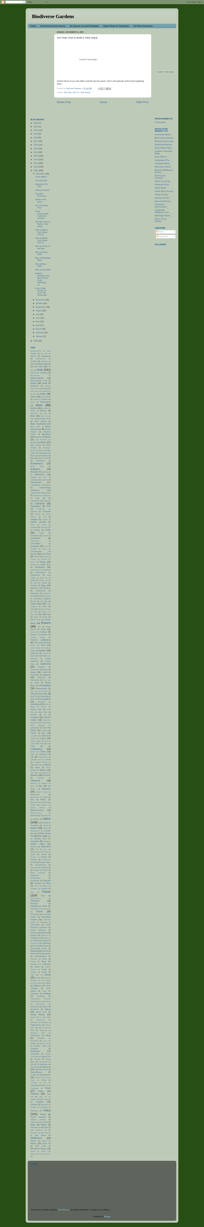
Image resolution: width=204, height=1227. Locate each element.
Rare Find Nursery (163, 201)
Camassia (34, 480)
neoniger (47, 831)
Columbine (35, 536)
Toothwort (34, 1083)
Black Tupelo (35, 426)
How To (76, 92)
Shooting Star (36, 980)
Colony (37, 530)
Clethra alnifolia (38, 522)
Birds (33, 416)
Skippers (37, 986)
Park (34, 862)
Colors (41, 533)
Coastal (43, 525)
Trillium (41, 1091)
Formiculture (160, 122)
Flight (48, 614)
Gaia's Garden (36, 648)
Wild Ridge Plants (162, 216)
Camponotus (36, 482)
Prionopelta (44, 922)
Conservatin (35, 541)
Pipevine (44, 889)
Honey (36, 683)
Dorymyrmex (35, 575)
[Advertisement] (42, 72)
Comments (163, 236)
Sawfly (36, 967)
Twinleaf (39, 1102)
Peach (45, 870)
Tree (46, 1085)
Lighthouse (43, 754)
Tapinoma (46, 1067)
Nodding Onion (40, 839)
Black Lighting (41, 421)
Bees (39, 405)
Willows (33, 1141)
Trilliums (35, 1093)
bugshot (40, 458)
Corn (46, 546)
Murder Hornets (38, 807)
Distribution (40, 567)
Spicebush (35, 1007)
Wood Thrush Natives (161, 220)
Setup (46, 978)
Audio (48, 397)
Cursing (33, 559)
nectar (45, 828)
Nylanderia (46, 847)
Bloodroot (46, 434)
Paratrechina (46, 860)
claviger (34, 519)
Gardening (35, 653)
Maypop (45, 773)
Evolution (36, 596)
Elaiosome (35, 588)
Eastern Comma (45, 580)
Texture (37, 1077)
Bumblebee (40, 461)
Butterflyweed (46, 472)
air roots (44, 353)
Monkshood (35, 795)
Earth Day (44, 578)
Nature (34, 828)
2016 (36, 145)
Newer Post (64, 102)
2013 (36, 156)
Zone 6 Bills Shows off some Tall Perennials (41, 291)
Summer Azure (45, 1043)
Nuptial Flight (37, 844)
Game (33, 651)
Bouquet (42, 450)
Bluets (48, 437)
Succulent (34, 1041)
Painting (44, 857)
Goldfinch (41, 667)
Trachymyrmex (36, 1085)
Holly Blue (47, 680)
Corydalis (34, 549)
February (40, 332)
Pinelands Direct (162, 185)
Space (40, 1001)
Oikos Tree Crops (162, 181)
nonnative (35, 841)
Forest (33, 632)
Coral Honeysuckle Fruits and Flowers (42, 214)
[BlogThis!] (102, 88)
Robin (44, 959)
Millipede (44, 783)
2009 (36, 170)
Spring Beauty (38, 1015)
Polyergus (34, 904)
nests (35, 833)
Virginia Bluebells (38, 1117)
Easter (33, 580)
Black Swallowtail (38, 424)
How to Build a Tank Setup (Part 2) (41, 232)
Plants (46, 891)
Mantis (48, 765)
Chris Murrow (63, 1210)
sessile (38, 978)
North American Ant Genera (52, 26)
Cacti (44, 477)
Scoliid (44, 969)
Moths (43, 800)
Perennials (35, 875)
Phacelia (47, 881)
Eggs (43, 585)
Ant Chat (67, 92)
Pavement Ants (36, 867)
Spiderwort (35, 1009)
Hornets (44, 691)
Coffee (42, 527)
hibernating (35, 680)
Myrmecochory (37, 810)
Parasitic (34, 860)
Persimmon (35, 881)
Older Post (142, 102)
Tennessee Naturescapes (161, 205)
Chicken (34, 512)
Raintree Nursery (162, 198)
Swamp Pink (46, 1057)
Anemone (44, 361)
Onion (33, 854)
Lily (32, 757)
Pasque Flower (45, 862)
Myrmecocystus (36, 813)
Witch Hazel (40, 1146)
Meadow (34, 775)
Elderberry (47, 588)
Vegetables (44, 1107)
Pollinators (35, 901)
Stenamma (34, 1022)
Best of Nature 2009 (41, 253)
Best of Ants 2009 (43, 270)
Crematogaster (36, 551)
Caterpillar (40, 503)
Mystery (36, 819)
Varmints (33, 1107)
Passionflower (40, 865)
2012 (36, 160)
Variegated (44, 1104)
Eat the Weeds (40, 583)
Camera (45, 480)
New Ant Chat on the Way (42, 247)
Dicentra (33, 564)
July (38, 314)
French (33, 645)
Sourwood (41, 996)
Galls (46, 648)
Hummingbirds (44, 699)
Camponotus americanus (41, 485)
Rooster (33, 961)
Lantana (33, 738)
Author (36, 399)
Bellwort (33, 411)
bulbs (48, 458)
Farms (44, 606)
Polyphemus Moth (39, 906)
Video (47, 1110)
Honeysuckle (41, 688)
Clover (33, 525)
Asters (33, 397)
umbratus (34, 1105)
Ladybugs (44, 736)
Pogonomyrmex (36, 898)
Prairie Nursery (161, 195)
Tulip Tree (43, 1096)
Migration (41, 778)
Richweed (34, 959)
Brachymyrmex (45, 453)
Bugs (32, 458)
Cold (49, 527)
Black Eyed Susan (44, 419)
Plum (43, 896)
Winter (33, 1143)
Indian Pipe (42, 712)
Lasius (43, 738)
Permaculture (36, 878)
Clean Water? (41, 177)
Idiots (46, 704)
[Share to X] (104, 88)
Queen (43, 933)
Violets (43, 1114)
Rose (44, 961)
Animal (33, 364)
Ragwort (34, 935)
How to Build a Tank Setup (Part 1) (41, 240)
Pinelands (34, 888)
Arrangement (46, 391)
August (39, 311)
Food (43, 629)
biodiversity (34, 413)
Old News (44, 852)
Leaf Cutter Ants (37, 744)
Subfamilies (41, 1038)
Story (32, 1030)
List (32, 760)
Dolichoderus (41, 572)
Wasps (44, 1125)
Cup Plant (46, 554)
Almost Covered (42, 190)
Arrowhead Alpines (163, 135)
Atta (42, 397)
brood (35, 456)
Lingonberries (43, 757)
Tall (32, 1064)
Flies (40, 614)
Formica (43, 632)
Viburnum (34, 1111)
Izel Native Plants (162, 163)
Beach (33, 402)
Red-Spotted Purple (39, 949)
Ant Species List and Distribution (84, 26)
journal (44, 730)
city (44, 517)
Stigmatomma (36, 1025)
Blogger (107, 1216)
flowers (46, 623)
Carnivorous (35, 501)
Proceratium (35, 925)
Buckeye (44, 456)
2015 (36, 149)
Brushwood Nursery (163, 145)
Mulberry (44, 805)
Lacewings (34, 736)
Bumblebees (37, 463)
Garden (42, 650)
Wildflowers (36, 1138)
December (41, 174)
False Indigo (36, 604)
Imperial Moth (36, 709)
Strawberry (43, 1030)
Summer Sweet (40, 1046)
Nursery (33, 847)
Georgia (45, 653)
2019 (36, 134)
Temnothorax (36, 1072)
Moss (45, 797)
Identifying (35, 704)
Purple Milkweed (38, 930)
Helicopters (35, 675)
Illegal (32, 707)
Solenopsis (35, 994)
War (46, 1122)
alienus (33, 356)
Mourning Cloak (36, 802)
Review (33, 954)
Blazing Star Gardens (164, 138)
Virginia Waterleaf (36, 1122)
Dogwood (47, 570)
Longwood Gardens (41, 762)
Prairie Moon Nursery (164, 191)
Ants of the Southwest (39, 373)
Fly (39, 627)
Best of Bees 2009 (40, 265)
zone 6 (48, 1154)
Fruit (43, 645)
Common (45, 536)
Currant (37, 557)
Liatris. (33, 754)
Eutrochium (35, 593)
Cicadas (38, 514)
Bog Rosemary (41, 439)
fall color (43, 601)
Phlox (48, 883)
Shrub (40, 983)
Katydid (33, 733)
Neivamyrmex (35, 831)
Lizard (39, 759)
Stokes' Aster (43, 1027)
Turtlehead (47, 1099)
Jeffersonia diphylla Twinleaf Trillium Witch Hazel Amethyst (41, 722)
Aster (42, 394)
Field (39, 609)
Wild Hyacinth (46, 1133)
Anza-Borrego (35, 375)
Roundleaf (34, 964)
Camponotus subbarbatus (42, 495)
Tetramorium (45, 1075)
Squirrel (33, 1017)
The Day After (41, 180)
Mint (40, 786)
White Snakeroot (37, 1130)
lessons (33, 752)
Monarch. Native (41, 792)
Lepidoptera (36, 749)
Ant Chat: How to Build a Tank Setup (42, 224)
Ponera (40, 909)
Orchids (33, 857)
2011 (36, 163)
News (40, 836)
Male (39, 765)
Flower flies (35, 620)
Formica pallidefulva (41, 640)
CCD (48, 506)
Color (48, 530)
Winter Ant (46, 1144)
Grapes (45, 670)
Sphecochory (40, 1004)
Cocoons (34, 527)
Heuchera (41, 677)
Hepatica (47, 675)
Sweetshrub (43, 1062)
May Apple (34, 773)
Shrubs (48, 983)
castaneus (47, 501)
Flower (44, 617)
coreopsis (35, 546)
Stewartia (44, 1022)
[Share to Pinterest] (110, 88)
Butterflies (35, 469)
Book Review (36, 445)
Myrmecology (36, 816)
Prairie (39, 911)
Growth (44, 672)
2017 (36, 141)
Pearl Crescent (38, 873)
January (39, 336)
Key (43, 733)
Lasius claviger (36, 741)
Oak (37, 849)
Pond (33, 909)
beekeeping (45, 402)
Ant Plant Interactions (143, 26)
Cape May (40, 498)
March (39, 329)
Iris (45, 715)
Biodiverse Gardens (53, 16)
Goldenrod (45, 664)
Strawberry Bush (38, 1033)
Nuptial (45, 841)
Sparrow (48, 1001)
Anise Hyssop (45, 364)
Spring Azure (41, 1012)
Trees (48, 1088)
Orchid (43, 854)
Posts (160, 232)
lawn (46, 741)
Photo (36, 886)
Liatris (43, 752)
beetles (34, 408)
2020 (36, 130)
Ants (40, 369)
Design (43, 562)
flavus (33, 614)
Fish (35, 612)
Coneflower (36, 538)
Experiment (47, 596)
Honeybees (45, 685)
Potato (48, 909)
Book (43, 442)
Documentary (35, 570)
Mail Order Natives (163, 167)
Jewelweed (35, 728)
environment (40, 591)
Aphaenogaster (37, 378)
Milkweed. (34, 783)
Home (33, 26)
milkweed (35, 780)
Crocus (34, 554)
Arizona (45, 389)
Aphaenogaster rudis (39, 381)
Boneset (34, 443)
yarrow (33, 1151)
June (38, 318)
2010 (36, 167)
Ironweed (35, 717)
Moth (32, 800)
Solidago (47, 994)
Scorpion (33, 972)
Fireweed (47, 609)
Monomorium (35, 797)
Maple (37, 767)
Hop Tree (34, 691)
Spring (48, 1009)
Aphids (33, 383)
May (38, 322)
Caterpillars (36, 506)
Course (44, 549)
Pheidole (37, 883)
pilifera (45, 886)
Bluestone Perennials (164, 141)
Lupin (33, 765)
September (41, 307)
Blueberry (38, 437)
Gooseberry (35, 670)
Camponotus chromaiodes (41, 493)
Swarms (37, 1059)
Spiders (45, 1007)
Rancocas (44, 935)
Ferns (33, 609)
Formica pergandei (41, 643)
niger (49, 836)
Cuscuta (44, 559)
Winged (44, 1141)
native (47, 818)
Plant (32, 892)
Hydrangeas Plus (162, 160)
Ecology (34, 586)
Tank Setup (85, 92)
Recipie (33, 943)
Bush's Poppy (37, 466)
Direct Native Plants (163, 148)
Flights (36, 617)
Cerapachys (41, 509)
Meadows (47, 775)
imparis (43, 707)
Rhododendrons (40, 956)
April (38, 325)
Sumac (33, 1043)
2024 (36, 123)
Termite (33, 1075)
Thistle (43, 1080)
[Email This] (99, 88)
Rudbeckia (46, 964)
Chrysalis (47, 511)
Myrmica (48, 815)
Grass (33, 672)
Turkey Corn (35, 1099)
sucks (45, 1041)
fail (35, 601)
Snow (44, 991)
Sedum (44, 972)
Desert (33, 562)
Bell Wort (45, 408)
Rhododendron (45, 954)
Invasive (34, 715)
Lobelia (48, 760)
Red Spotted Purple (40, 946)
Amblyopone (46, 356)
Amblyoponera (41, 359)
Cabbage (34, 477)
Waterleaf (44, 1127)
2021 (36, 127)
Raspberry (47, 938)
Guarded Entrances (40, 195)
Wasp (33, 1125)
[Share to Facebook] (107, 88)
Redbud (34, 951)
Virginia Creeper (38, 1120)
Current (45, 556)
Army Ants (34, 391)
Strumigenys (35, 1036)
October (39, 303)
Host (33, 694)
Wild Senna (40, 1135)
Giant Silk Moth (37, 656)
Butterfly (34, 472)
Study (48, 1035)
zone (41, 1154)
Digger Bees (46, 565)
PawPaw (36, 870)
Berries (43, 411)
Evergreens (47, 593)
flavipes (44, 612)
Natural (45, 825)
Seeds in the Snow (40, 201)
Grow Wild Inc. (161, 157)
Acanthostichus (36, 351)
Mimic (32, 786)
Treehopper (34, 1088)
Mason (43, 770)
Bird (45, 413)
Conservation (36, 544)
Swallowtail (35, 1054)
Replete (45, 951)
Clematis (45, 519)
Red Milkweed (45, 943)
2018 (36, 138)
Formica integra (38, 637)
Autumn (45, 399)
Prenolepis (35, 914)
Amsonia (34, 361)
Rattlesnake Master (40, 941)
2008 (36, 341)
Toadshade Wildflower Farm (162, 211)
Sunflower (34, 1049)
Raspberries (35, 938)
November (41, 300)
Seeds (47, 974)
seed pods (35, 975)
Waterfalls (34, 1127)
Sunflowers (35, 1051)
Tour (44, 1083)
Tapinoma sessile (41, 1070)
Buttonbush (40, 475)
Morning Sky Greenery (160, 177)
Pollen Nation (160, 188)
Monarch (46, 789)
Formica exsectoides (39, 635)
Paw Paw (47, 868)
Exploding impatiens (42, 599)
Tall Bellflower (42, 1064)
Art (35, 394)
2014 (36, 152)
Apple (44, 383)
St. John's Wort (45, 1017)
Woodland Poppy (38, 1149)
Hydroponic (41, 702)
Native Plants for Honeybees (116, 26)
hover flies (43, 694)
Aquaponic (35, 386)
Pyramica (34, 933)
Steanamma (41, 1020)
